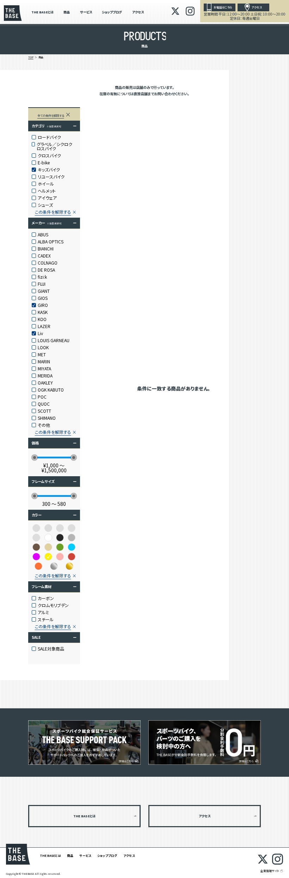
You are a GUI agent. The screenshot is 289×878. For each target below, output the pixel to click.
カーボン (46, 598)
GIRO (43, 305)
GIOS (43, 298)
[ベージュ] (48, 547)
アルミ (43, 612)
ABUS (43, 234)
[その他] (60, 528)
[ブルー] (71, 547)
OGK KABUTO (51, 390)
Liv (40, 333)
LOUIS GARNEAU (53, 340)
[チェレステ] (71, 528)
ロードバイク (49, 137)
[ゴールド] (69, 566)
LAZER (44, 326)
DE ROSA (46, 270)
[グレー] (71, 537)
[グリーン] (60, 547)
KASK (43, 312)
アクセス (138, 12)
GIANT (44, 291)
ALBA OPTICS (50, 242)
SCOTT (44, 411)
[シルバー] (54, 566)
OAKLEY (45, 383)
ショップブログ (112, 12)
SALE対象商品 (51, 649)
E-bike (44, 163)
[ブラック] (60, 537)
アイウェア (47, 198)
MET (42, 354)
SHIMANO (47, 418)
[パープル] (36, 557)
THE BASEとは (42, 12)
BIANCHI (46, 249)
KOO (42, 319)
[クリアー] (48, 528)
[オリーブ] (36, 528)
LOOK (43, 347)
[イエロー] (48, 557)
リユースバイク (51, 177)
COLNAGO (47, 263)
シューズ (45, 205)
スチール (46, 619)
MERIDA (45, 376)
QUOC (44, 404)
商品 (66, 12)
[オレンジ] (38, 566)
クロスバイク (49, 155)
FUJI (41, 284)
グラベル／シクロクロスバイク (54, 146)
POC (42, 397)
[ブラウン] (36, 547)
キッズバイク (49, 170)
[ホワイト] (48, 537)
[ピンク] (60, 557)
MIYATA (44, 369)
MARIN (44, 361)
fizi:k (42, 277)
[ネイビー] (36, 537)
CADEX (44, 256)
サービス (86, 12)
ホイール (46, 184)
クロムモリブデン (53, 605)
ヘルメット (47, 191)
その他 (44, 425)
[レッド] (71, 557)
